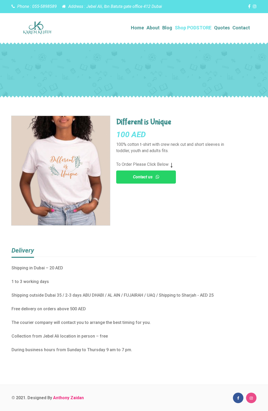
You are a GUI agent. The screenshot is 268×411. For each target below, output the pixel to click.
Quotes (222, 27)
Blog (167, 27)
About (153, 27)
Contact (241, 27)
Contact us (144, 176)
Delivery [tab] (23, 250)
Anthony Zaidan (68, 397)
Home (137, 27)
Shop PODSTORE (193, 27)
